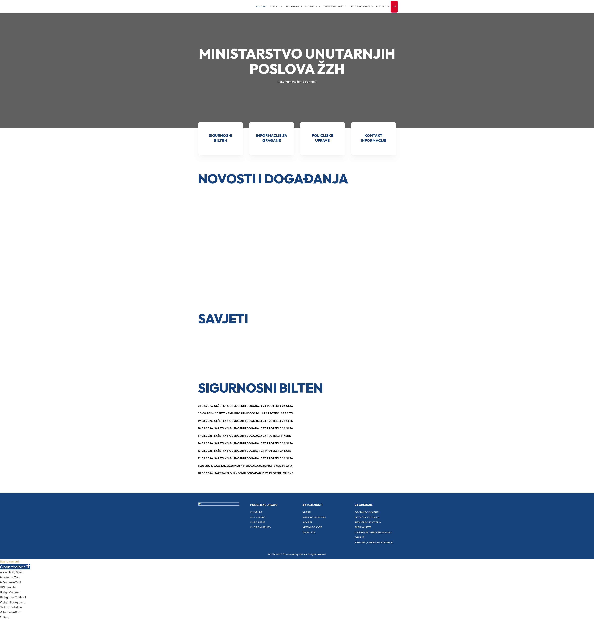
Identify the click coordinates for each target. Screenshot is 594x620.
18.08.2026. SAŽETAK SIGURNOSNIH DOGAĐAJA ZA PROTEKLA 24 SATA (245, 428)
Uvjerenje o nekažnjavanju (373, 532)
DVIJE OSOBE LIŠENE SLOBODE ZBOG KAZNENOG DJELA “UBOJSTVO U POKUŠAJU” (227, 253)
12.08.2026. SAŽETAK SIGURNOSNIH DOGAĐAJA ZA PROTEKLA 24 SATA (245, 458)
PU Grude (256, 512)
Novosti (274, 6)
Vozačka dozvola (367, 517)
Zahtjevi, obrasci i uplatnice (374, 542)
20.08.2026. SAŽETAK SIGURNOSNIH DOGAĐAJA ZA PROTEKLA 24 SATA (246, 413)
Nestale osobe (312, 527)
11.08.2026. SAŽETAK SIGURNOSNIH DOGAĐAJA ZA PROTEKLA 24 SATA (245, 466)
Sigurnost (311, 6)
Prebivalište (363, 527)
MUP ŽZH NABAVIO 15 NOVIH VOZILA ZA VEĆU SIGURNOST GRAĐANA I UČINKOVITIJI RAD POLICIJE (363, 229)
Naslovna (261, 6)
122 (394, 6)
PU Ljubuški (257, 517)
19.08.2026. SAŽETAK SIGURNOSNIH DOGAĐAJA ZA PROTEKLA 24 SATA (245, 421)
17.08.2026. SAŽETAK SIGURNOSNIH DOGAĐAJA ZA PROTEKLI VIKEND (244, 436)
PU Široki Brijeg (260, 527)
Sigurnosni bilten (314, 517)
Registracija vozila (368, 522)
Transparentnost (334, 6)
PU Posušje (257, 522)
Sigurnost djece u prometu (218, 348)
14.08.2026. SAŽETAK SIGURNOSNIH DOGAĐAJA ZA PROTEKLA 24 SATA (245, 443)
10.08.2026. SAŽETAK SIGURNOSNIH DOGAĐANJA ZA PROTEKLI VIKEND (245, 473)
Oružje (359, 537)
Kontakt (381, 6)
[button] (15, 566)
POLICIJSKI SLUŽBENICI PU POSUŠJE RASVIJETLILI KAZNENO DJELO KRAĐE (295, 222)
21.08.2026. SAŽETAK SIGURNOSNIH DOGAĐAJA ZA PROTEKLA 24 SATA (245, 406)
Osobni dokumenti (367, 512)
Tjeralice (308, 532)
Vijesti (306, 512)
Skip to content (9, 561)
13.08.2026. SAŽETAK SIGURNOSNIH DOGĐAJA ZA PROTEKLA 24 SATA (244, 451)
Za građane (292, 6)
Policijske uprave (360, 6)
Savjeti (307, 522)
